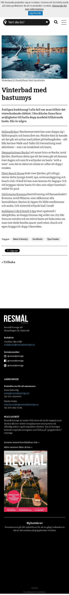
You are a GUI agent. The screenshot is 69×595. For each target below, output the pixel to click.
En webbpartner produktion (35, 592)
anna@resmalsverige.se (16, 393)
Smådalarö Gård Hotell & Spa (19, 211)
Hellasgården (10, 131)
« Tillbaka (8, 262)
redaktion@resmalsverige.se (19, 344)
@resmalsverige (15, 356)
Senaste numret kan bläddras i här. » (21, 442)
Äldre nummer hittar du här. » (18, 447)
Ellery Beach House (13, 173)
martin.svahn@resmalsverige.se (21, 404)
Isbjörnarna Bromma (14, 194)
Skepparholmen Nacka (15, 152)
